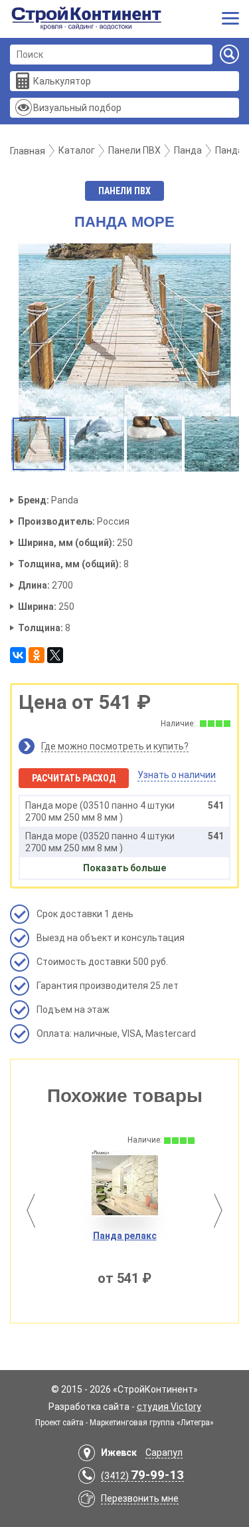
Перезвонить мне (140, 1498)
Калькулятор (62, 81)
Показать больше (124, 868)
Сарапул (164, 1452)
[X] (55, 655)
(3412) (142, 1476)
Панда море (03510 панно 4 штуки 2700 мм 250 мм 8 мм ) (124, 811)
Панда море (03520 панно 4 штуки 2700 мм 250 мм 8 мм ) (124, 842)
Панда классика (203, 1235)
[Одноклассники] (36, 655)
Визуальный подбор (77, 107)
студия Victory (169, 1406)
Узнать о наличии (176, 774)
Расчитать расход (74, 778)
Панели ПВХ (124, 191)
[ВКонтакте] (18, 655)
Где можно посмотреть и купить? (115, 746)
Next (218, 1211)
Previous (31, 1211)
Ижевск (119, 1452)
